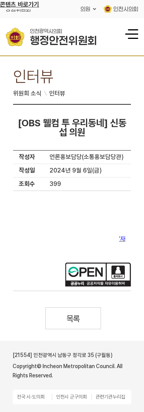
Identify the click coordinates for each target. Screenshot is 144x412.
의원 (85, 8)
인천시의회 (125, 8)
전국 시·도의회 (31, 397)
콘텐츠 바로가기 (19, 4)
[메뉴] (130, 33)
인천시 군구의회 (71, 397)
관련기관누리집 (110, 397)
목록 (73, 318)
